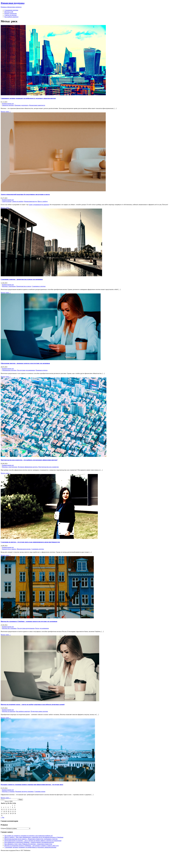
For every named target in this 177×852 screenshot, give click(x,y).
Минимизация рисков (24, 549)
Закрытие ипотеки (8, 105)
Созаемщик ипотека (37, 549)
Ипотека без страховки (9, 628)
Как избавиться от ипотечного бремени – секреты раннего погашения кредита (29, 842)
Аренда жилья (6, 201)
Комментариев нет (8, 103)
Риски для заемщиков (42, 628)
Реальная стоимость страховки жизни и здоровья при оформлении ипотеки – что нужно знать (32, 784)
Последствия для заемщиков (26, 370)
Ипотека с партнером (9, 286)
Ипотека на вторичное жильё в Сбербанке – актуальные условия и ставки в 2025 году (31, 845)
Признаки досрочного (21, 105)
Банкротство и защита (9, 549)
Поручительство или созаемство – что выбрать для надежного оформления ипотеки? (29, 460)
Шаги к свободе (43, 201)
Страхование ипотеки (11, 10)
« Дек (2, 817)
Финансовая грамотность (37, 105)
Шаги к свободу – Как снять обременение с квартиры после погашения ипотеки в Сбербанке (33, 837)
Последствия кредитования (25, 628)
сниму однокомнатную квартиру (39, 204)
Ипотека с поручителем (9, 467)
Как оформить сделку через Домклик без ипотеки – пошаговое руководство (28, 844)
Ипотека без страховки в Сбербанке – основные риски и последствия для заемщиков (29, 621)
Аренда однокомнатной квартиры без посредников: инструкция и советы (25, 194)
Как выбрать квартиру (11, 17)
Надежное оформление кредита (28, 467)
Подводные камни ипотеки (39, 711)
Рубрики (3, 828)
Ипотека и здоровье (8, 791)
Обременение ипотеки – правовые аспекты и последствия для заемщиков (25, 363)
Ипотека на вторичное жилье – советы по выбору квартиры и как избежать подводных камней (32, 704)
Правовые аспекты (41, 370)
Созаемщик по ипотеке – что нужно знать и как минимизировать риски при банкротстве (30, 542)
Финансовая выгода (30, 201)
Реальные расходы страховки (24, 791)
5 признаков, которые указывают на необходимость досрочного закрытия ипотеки (28, 98)
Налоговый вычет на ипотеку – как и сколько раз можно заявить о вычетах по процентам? (32, 840)
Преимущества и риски (23, 286)
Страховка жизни (39, 791)
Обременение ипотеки (9, 370)
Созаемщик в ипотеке (39, 286)
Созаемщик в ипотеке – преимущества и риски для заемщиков (22, 279)
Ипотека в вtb (8, 12)
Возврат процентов (10, 13)
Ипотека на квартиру (8, 711)
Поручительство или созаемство (48, 467)
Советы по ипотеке (10, 15)
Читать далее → (6, 111)
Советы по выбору (17, 201)
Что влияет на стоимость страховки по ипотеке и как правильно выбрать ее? (28, 835)
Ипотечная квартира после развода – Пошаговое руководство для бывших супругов (30, 839)
